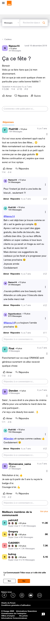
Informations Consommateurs (14, 618)
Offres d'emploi (8, 616)
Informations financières (26, 611)
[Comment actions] (47, 134)
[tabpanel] (25, 316)
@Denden (9, 438)
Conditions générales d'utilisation (16, 605)
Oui (23, 581)
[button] (6, 199)
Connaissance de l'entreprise (13, 613)
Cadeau (8, 39)
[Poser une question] (43, 614)
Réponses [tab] (8, 122)
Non (9, 581)
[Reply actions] (45, 184)
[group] (5, 89)
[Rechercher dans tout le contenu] (43, 22)
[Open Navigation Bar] (4, 3)
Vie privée (23, 616)
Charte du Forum (8, 603)
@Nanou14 (9, 216)
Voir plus (44, 511)
